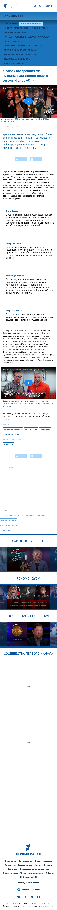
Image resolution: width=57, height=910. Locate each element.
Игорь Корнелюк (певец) (12, 429)
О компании (13, 15)
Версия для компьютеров (28, 883)
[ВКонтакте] (21, 159)
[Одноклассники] (36, 159)
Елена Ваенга (45, 429)
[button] (28, 101)
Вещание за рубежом (31, 889)
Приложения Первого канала (18, 865)
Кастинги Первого (43, 865)
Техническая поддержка (31, 873)
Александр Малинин (11, 434)
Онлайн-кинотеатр (43, 861)
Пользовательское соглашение (34, 869)
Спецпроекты (25, 861)
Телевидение (8, 444)
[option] (28, 559)
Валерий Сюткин (31, 429)
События (50, 873)
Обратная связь (10, 873)
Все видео (12, 869)
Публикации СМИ (28, 877)
